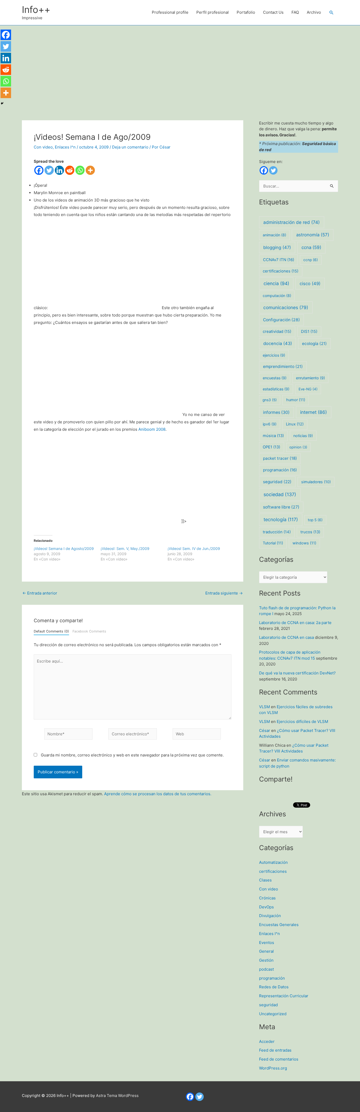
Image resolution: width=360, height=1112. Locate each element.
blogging (277, 247)
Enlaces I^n (65, 147)
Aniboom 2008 (152, 429)
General (266, 951)
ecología (314, 343)
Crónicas (267, 897)
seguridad (277, 481)
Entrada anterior (39, 593)
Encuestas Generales (279, 924)
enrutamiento (310, 378)
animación (274, 235)
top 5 (315, 520)
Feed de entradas (275, 1050)
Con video (43, 147)
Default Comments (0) (51, 631)
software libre (281, 507)
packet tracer (280, 458)
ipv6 (269, 424)
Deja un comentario (130, 147)
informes (276, 412)
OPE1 (271, 447)
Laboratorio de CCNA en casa (286, 637)
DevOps (266, 906)
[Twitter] (49, 170)
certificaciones (280, 271)
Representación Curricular (283, 995)
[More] (90, 170)
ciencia (276, 283)
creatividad (277, 331)
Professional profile (170, 12)
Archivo (314, 12)
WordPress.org (273, 1068)
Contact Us (273, 12)
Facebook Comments (89, 631)
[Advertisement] (180, 65)
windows (304, 543)
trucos (310, 532)
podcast (266, 969)
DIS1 (309, 331)
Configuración (281, 319)
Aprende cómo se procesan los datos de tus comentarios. (157, 793)
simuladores (316, 482)
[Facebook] (38, 170)
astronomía (312, 234)
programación (280, 469)
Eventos (266, 942)
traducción (277, 532)
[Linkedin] (59, 170)
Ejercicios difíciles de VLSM (302, 721)
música (273, 435)
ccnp (310, 260)
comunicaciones (285, 307)
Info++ (36, 9)
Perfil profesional (212, 12)
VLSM (264, 706)
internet (313, 412)
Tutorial (273, 543)
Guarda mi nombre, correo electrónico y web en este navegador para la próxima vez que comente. (132, 755)
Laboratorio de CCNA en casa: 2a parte (295, 622)
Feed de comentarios (278, 1059)
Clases (265, 880)
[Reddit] (69, 170)
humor (295, 399)
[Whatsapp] (80, 170)
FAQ (295, 12)
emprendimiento (283, 366)
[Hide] (2, 103)
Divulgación (270, 915)
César (264, 730)
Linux (295, 424)
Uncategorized (272, 1013)
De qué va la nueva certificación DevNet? (297, 672)
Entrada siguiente (224, 593)
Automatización (273, 862)
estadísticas (276, 389)
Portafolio (246, 12)
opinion (298, 447)
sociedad (280, 494)
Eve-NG (308, 389)
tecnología (281, 519)
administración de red (291, 222)
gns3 (269, 400)
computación (277, 295)
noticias (303, 435)
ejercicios (274, 355)
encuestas (274, 378)
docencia (277, 343)
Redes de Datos (274, 986)
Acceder (267, 1041)
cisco (310, 283)
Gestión (266, 960)
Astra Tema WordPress (117, 1095)
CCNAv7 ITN (278, 259)
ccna (311, 247)
